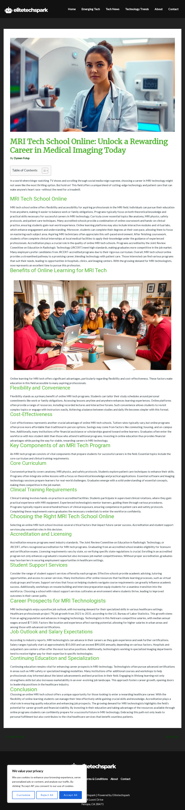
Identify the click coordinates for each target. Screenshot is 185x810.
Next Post (173, 736)
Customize (23, 794)
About (114, 778)
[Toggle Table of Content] (43, 171)
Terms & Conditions (96, 778)
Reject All (47, 794)
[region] (47, 784)
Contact (125, 778)
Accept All (70, 794)
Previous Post (14, 736)
